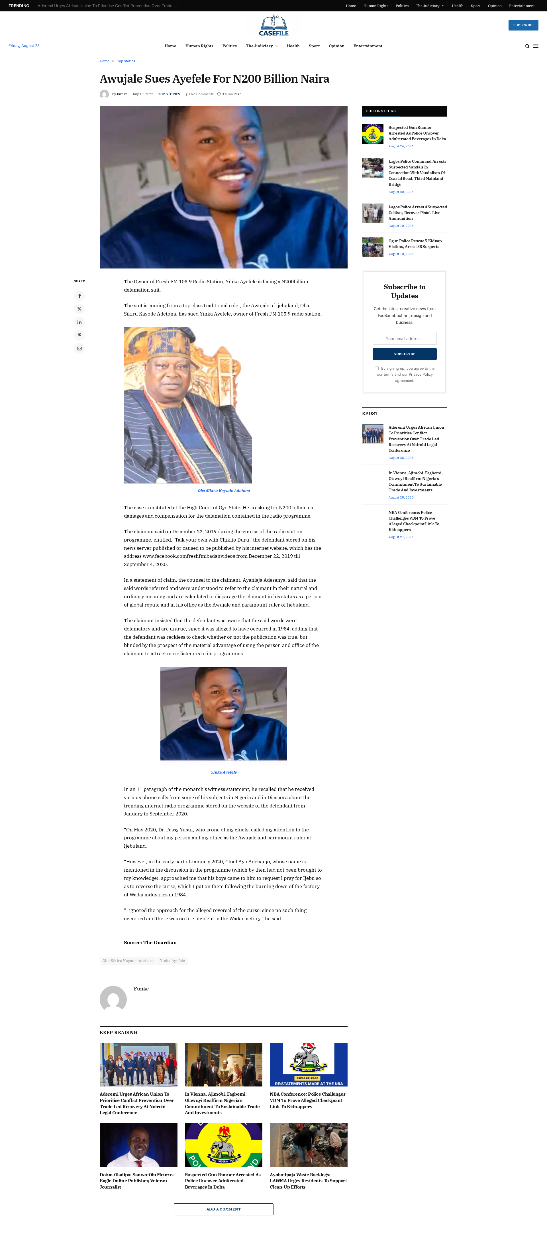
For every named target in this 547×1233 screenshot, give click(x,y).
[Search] (527, 46)
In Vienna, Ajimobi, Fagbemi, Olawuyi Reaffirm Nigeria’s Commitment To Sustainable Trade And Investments (109, 5)
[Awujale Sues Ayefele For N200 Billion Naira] (224, 187)
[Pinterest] (79, 335)
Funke (122, 94)
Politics (402, 5)
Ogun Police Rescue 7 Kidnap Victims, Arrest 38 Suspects (415, 243)
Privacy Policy (421, 374)
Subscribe (523, 25)
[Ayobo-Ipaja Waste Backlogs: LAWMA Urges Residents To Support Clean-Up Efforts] (309, 1145)
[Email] (79, 348)
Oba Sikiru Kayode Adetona (128, 960)
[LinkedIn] (79, 322)
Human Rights (376, 5)
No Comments (202, 94)
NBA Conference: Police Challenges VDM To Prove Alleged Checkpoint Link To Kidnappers (307, 1100)
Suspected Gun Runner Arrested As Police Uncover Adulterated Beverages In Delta (223, 1181)
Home (351, 5)
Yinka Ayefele (172, 960)
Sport (476, 5)
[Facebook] (79, 295)
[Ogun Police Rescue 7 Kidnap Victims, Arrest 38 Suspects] (372, 247)
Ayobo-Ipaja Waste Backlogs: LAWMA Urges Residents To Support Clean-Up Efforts (308, 1181)
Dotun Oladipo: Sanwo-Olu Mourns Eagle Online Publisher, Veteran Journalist (137, 1181)
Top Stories (169, 94)
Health (458, 5)
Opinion (495, 5)
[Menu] (535, 46)
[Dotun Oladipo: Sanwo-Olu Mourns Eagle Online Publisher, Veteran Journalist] (138, 1145)
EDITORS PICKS (381, 111)
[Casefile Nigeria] (274, 25)
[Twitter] (79, 309)
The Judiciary (428, 5)
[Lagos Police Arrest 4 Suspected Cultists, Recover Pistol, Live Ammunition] (372, 213)
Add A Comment (224, 1209)
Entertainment (522, 5)
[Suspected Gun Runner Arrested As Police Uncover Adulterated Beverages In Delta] (224, 1145)
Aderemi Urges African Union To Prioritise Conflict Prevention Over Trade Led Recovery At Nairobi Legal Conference (137, 1103)
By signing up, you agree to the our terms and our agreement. (405, 374)
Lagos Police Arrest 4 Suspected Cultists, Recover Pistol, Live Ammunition (418, 212)
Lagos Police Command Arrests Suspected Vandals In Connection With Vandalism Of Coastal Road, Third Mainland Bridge (417, 173)
